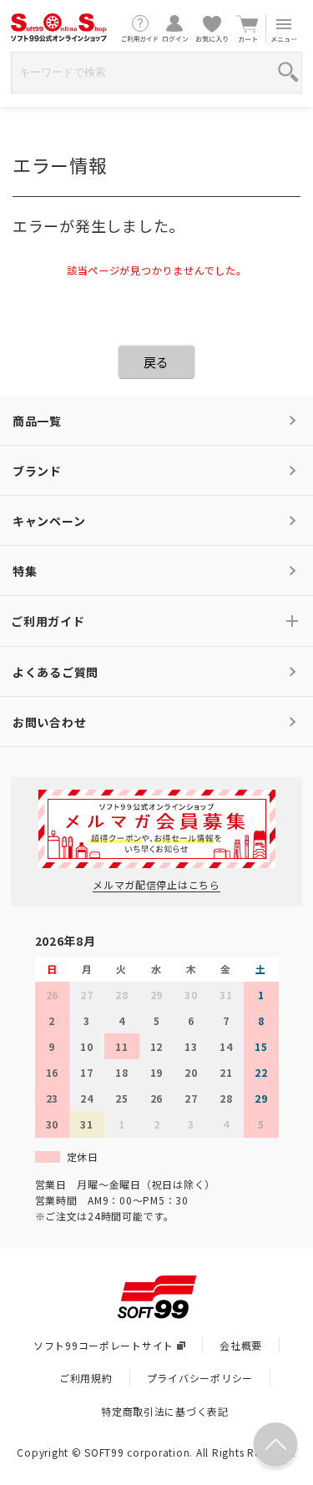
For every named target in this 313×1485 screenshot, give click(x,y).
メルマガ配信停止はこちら (156, 884)
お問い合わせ (49, 722)
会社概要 (241, 1345)
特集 (25, 571)
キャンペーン (49, 521)
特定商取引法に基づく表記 (165, 1411)
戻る (156, 362)
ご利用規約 (86, 1378)
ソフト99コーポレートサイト (103, 1345)
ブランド (37, 470)
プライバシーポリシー (200, 1378)
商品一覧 (37, 420)
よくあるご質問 (55, 672)
